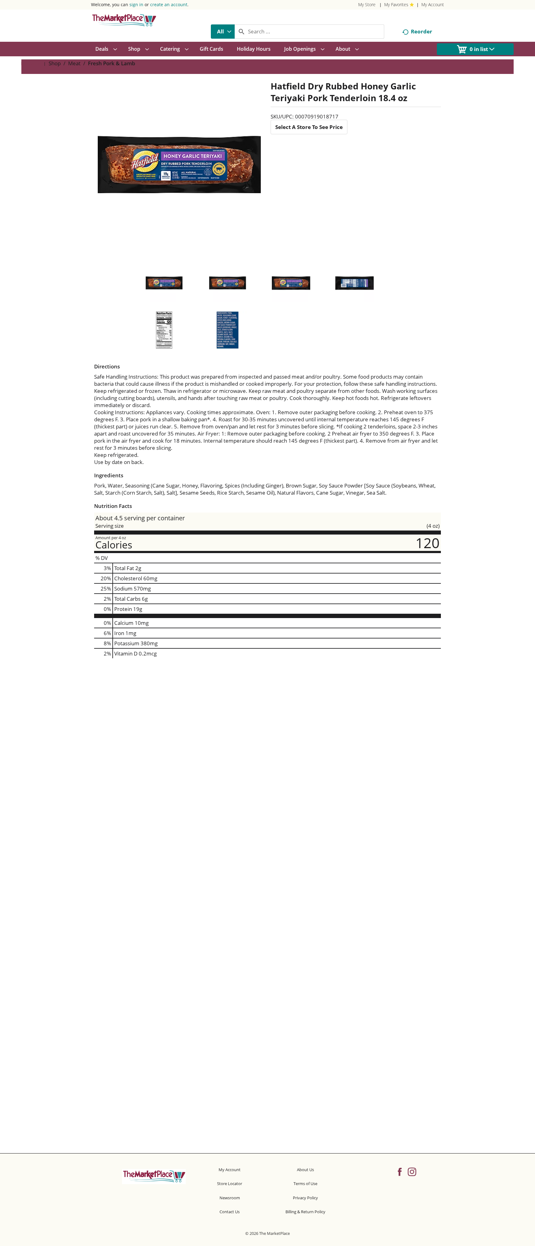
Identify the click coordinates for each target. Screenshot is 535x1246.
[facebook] (400, 1171)
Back (34, 63)
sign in (136, 4)
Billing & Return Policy (305, 1211)
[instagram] (412, 1171)
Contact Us (230, 1211)
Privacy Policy (305, 1198)
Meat (74, 63)
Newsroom (230, 1198)
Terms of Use (305, 1183)
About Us (305, 1169)
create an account (168, 4)
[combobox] (223, 31)
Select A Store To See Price (309, 127)
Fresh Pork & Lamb (111, 63)
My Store (367, 4)
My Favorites (396, 4)
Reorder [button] (421, 31)
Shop (55, 63)
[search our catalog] (241, 31)
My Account (432, 4)
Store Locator (229, 1183)
